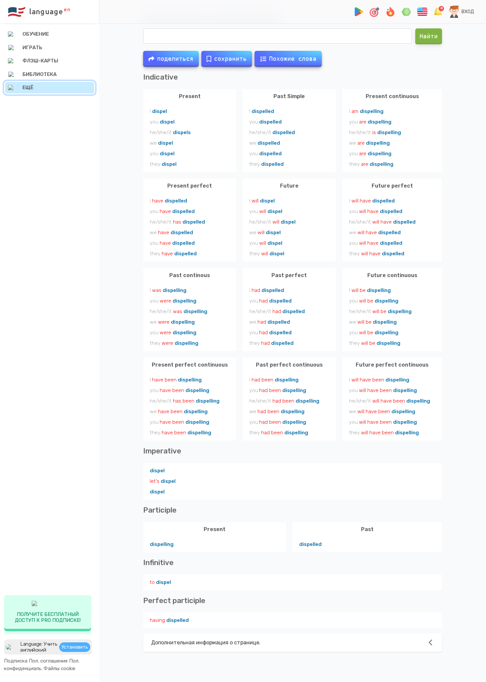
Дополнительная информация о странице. (206, 642)
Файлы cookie (59, 668)
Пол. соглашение (48, 661)
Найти (429, 36)
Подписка (15, 661)
